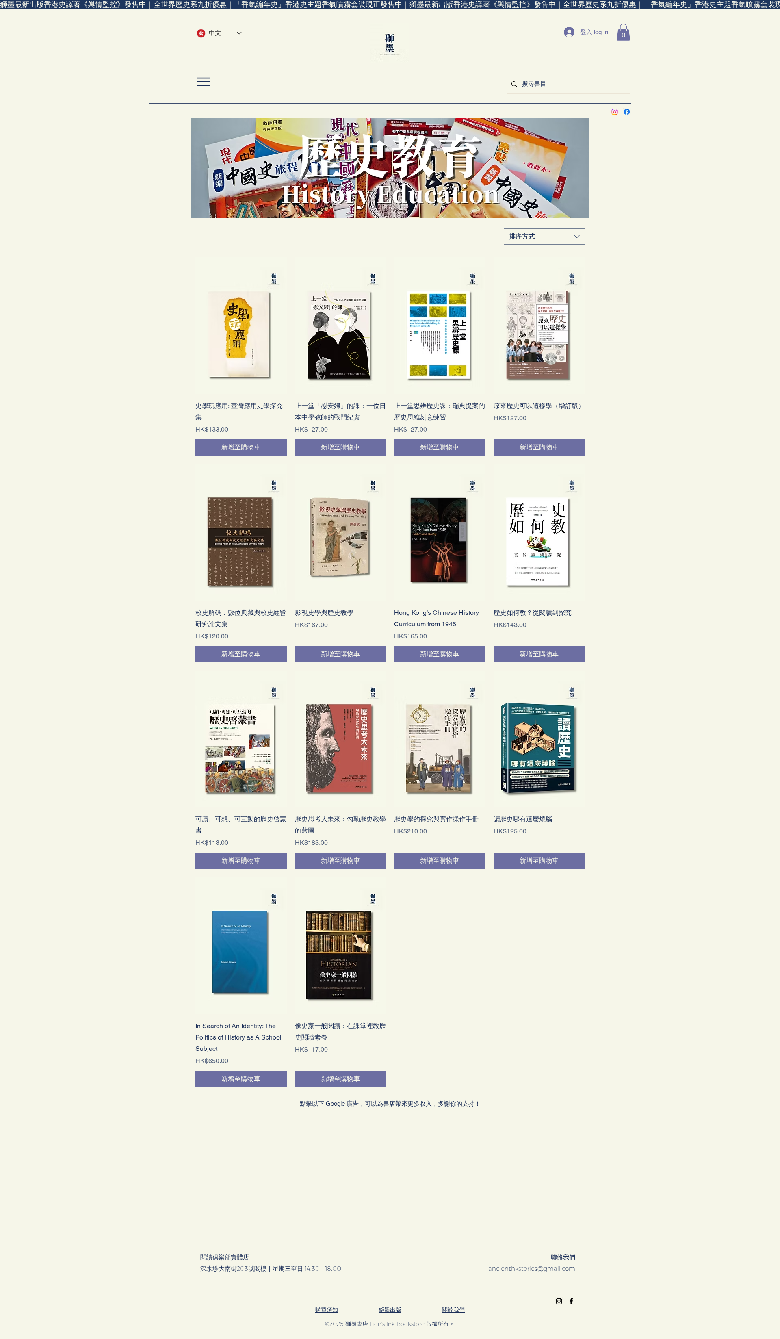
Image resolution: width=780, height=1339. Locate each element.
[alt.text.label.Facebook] (627, 112)
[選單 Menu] (203, 81)
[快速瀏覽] (241, 325)
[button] (623, 32)
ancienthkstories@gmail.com (531, 1268)
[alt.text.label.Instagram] (615, 112)
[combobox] (544, 236)
